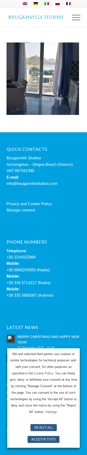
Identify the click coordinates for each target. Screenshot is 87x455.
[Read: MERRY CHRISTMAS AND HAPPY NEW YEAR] (11, 339)
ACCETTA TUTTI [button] (43, 439)
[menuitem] (73, 17)
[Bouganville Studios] (36, 17)
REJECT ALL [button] (43, 427)
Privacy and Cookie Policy (29, 204)
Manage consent (21, 210)
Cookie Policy (43, 373)
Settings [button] (51, 412)
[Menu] (73, 17)
